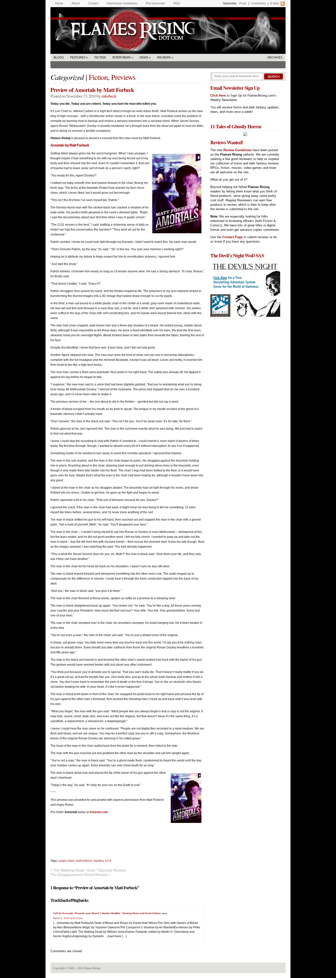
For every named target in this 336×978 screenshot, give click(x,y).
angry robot (66, 860)
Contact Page (232, 237)
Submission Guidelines (122, 3)
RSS (177, 3)
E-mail (274, 3)
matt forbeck (84, 860)
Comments (258, 3)
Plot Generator (155, 3)
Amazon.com (99, 812)
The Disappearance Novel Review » (80, 875)
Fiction (100, 57)
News (143, 57)
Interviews (121, 57)
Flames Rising (168, 30)
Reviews (164, 57)
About (75, 3)
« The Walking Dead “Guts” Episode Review (88, 870)
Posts (242, 3)
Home (59, 3)
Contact (93, 3)
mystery (98, 860)
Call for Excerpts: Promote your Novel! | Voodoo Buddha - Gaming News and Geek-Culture (107, 913)
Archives (274, 57)
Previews (123, 77)
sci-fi (108, 860)
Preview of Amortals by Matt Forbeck (92, 90)
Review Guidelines (237, 150)
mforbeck (109, 96)
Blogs (59, 57)
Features (78, 57)
